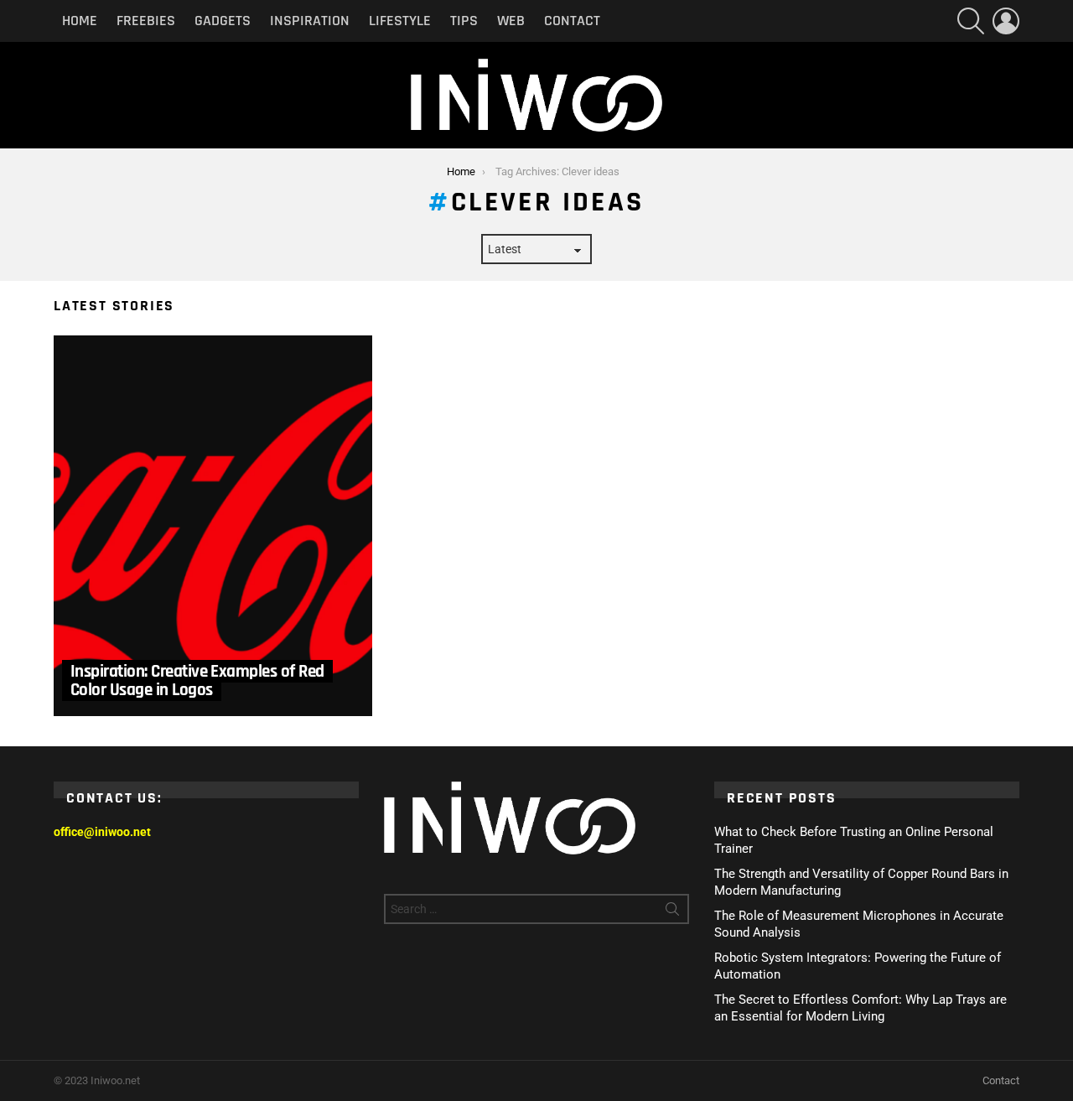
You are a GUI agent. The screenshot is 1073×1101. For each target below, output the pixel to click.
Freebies (146, 20)
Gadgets (222, 20)
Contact (572, 20)
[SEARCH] (970, 21)
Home (79, 20)
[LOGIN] (1006, 21)
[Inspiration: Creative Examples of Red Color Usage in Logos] (213, 525)
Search (672, 912)
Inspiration (310, 20)
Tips (464, 20)
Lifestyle (400, 20)
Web (511, 20)
